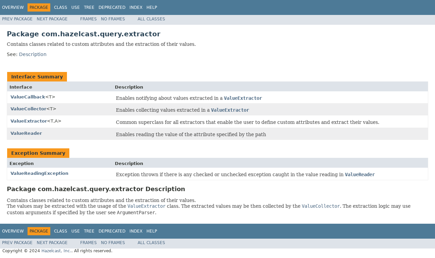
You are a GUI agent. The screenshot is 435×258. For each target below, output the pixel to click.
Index (135, 7)
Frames (88, 19)
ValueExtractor (29, 121)
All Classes (151, 19)
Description (33, 54)
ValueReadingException (39, 173)
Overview (13, 7)
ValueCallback (28, 96)
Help (151, 7)
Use (75, 7)
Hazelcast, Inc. (56, 250)
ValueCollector (28, 108)
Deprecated (112, 7)
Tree (89, 7)
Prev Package (17, 19)
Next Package (52, 19)
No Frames (113, 19)
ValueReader (26, 133)
